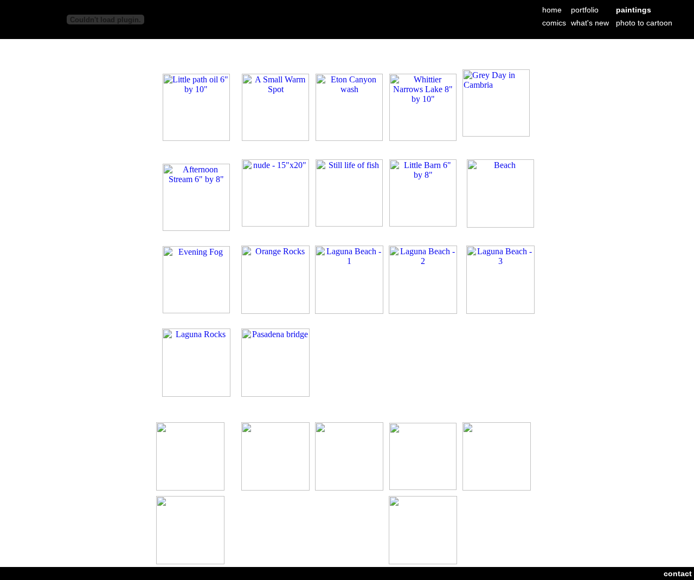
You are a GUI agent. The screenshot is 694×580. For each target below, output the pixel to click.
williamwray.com (451, 46)
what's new (590, 22)
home (552, 9)
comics (554, 22)
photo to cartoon (644, 22)
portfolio (585, 9)
